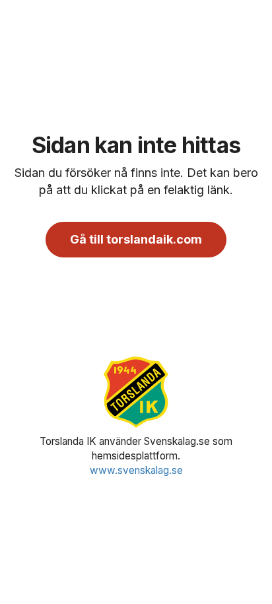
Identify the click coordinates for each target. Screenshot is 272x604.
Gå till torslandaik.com (136, 239)
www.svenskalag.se (136, 470)
